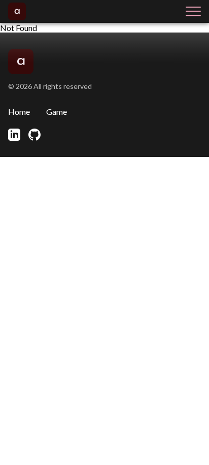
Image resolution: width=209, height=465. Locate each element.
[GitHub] (34, 135)
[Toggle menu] (193, 11)
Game (56, 111)
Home (19, 111)
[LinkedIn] (14, 135)
